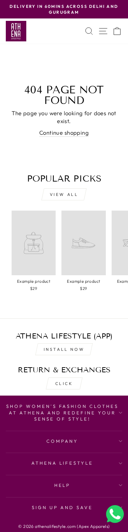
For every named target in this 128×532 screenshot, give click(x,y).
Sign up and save (62, 507)
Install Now (64, 349)
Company (62, 441)
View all (64, 194)
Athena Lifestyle (62, 463)
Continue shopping (64, 132)
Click (64, 383)
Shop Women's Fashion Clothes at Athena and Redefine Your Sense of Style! (62, 412)
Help (62, 485)
